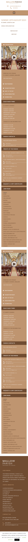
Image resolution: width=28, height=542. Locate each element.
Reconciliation (7, 208)
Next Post (13, 34)
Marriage (5, 210)
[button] (14, 13)
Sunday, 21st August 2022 (9, 235)
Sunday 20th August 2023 (7, 26)
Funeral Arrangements (9, 223)
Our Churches (7, 198)
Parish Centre (7, 202)
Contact (5, 221)
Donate (5, 246)
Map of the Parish (8, 227)
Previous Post (14, 30)
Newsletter (6, 196)
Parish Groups (7, 219)
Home (4, 194)
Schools (5, 217)
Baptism (5, 200)
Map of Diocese (7, 225)
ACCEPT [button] (17, 539)
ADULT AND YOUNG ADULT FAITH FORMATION (14, 231)
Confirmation (7, 206)
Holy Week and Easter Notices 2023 (12, 239)
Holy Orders (6, 212)
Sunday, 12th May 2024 (9, 244)
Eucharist (6, 204)
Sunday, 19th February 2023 (10, 237)
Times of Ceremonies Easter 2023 (11, 241)
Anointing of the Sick (9, 214)
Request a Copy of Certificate (11, 229)
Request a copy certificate (12, 184)
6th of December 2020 (8, 233)
